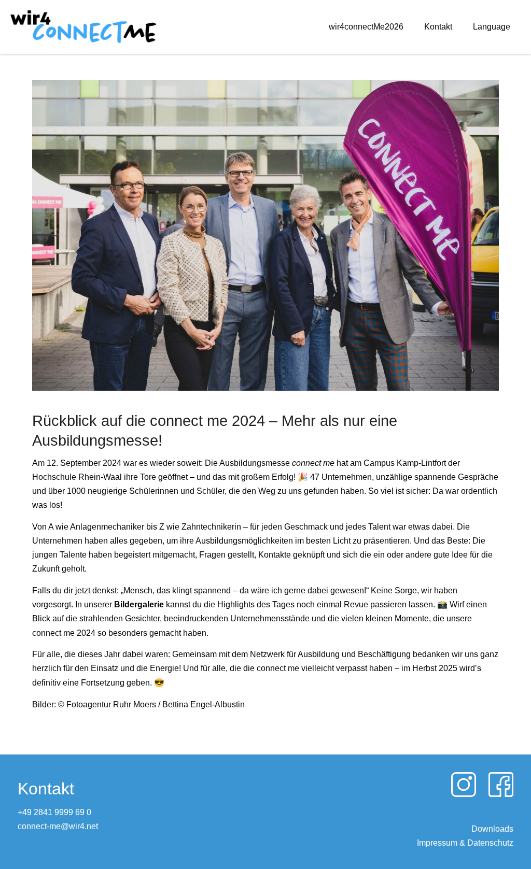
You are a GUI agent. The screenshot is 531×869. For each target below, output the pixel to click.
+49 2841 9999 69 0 (54, 812)
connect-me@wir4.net (58, 826)
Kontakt (438, 26)
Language (491, 26)
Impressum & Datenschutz (465, 842)
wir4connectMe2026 (366, 26)
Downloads (492, 828)
